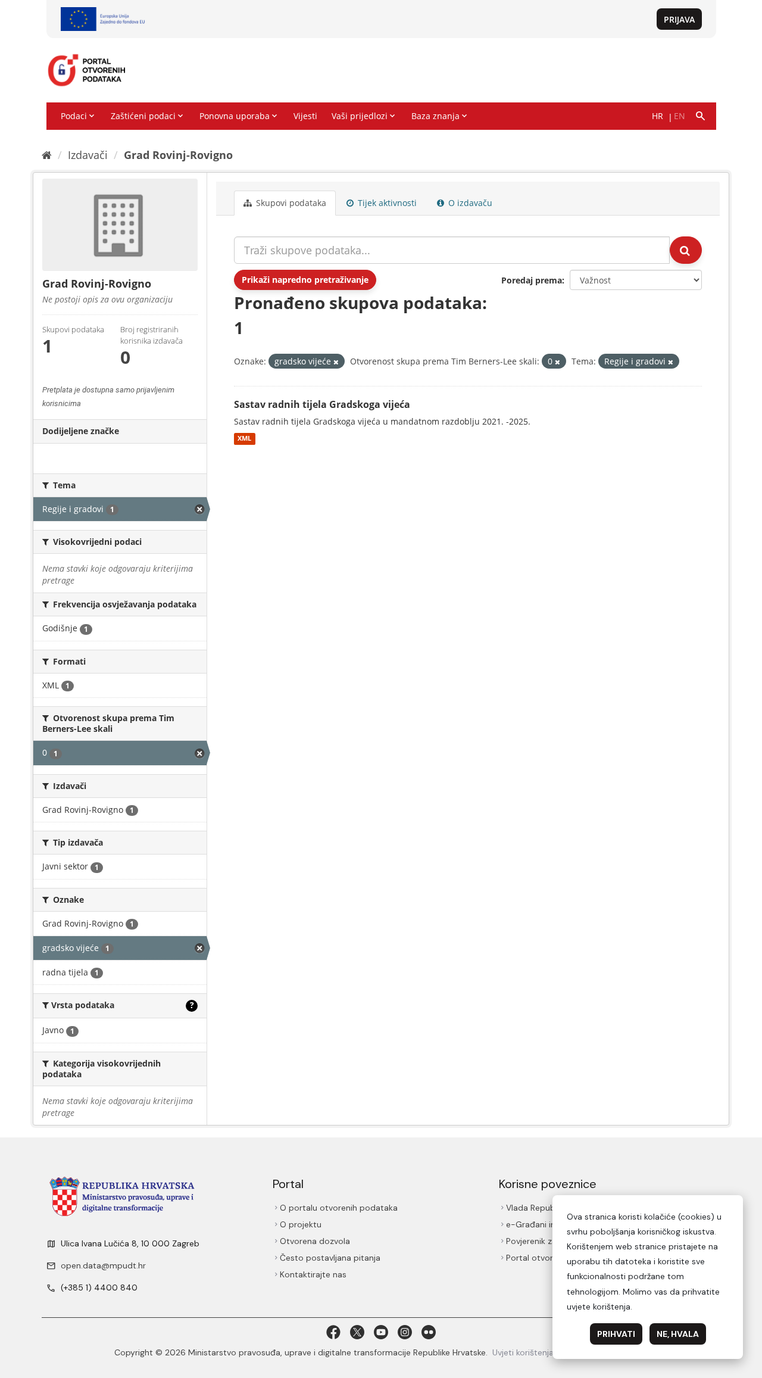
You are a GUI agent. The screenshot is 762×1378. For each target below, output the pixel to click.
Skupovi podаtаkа (290, 202)
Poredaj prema (531, 280)
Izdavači (88, 155)
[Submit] (686, 250)
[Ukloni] (336, 361)
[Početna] (47, 155)
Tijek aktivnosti (386, 202)
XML (244, 439)
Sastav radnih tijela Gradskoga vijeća (322, 404)
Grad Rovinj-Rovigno (178, 155)
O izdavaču (469, 202)
